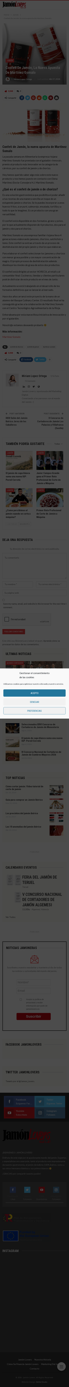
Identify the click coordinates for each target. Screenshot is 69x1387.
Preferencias (34, 710)
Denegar (34, 701)
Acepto (35, 693)
